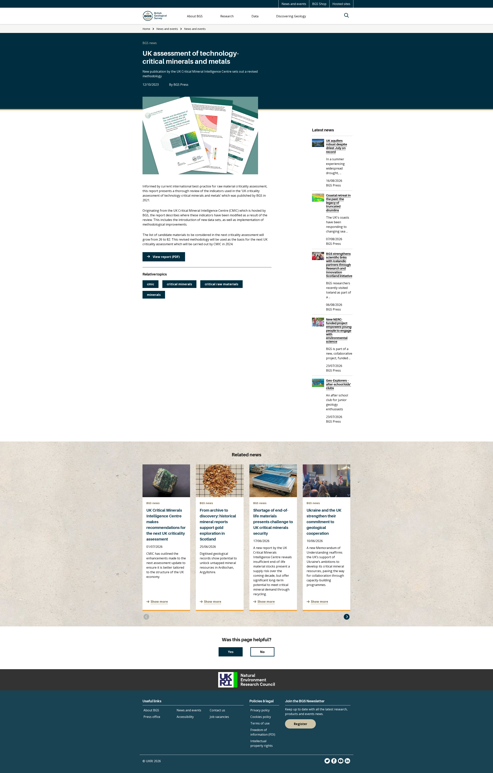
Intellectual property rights (261, 743)
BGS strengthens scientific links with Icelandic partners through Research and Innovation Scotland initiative (339, 265)
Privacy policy (260, 710)
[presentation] (146, 617)
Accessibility (185, 717)
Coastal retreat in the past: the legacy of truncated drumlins (338, 202)
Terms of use (260, 723)
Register (300, 724)
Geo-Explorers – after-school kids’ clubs (338, 384)
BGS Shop (319, 4)
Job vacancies (219, 717)
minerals (154, 295)
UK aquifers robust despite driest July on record (336, 146)
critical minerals (179, 284)
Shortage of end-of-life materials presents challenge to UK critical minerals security (273, 522)
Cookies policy (260, 717)
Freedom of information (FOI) (262, 732)
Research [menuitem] (227, 16)
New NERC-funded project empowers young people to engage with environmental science (338, 330)
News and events (294, 4)
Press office (151, 717)
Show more (159, 601)
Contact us (217, 710)
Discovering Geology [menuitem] (291, 16)
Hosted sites (341, 4)
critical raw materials (221, 284)
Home (146, 29)
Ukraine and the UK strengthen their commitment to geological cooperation (324, 522)
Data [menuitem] (255, 16)
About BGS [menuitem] (195, 16)
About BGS (151, 710)
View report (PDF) (166, 257)
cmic (150, 284)
